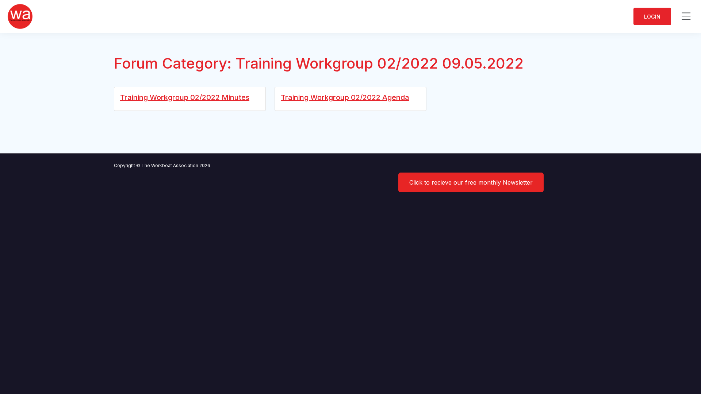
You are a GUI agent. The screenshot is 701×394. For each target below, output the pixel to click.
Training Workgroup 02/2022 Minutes (184, 97)
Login (652, 16)
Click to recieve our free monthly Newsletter (471, 182)
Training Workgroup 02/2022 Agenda (345, 97)
